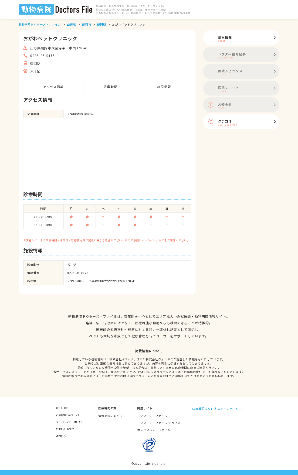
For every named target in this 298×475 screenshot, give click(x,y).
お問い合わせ (65, 429)
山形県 (71, 24)
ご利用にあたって (68, 415)
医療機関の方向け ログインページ (215, 408)
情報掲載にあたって (111, 416)
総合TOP (62, 408)
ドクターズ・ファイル (152, 416)
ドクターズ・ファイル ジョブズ (159, 423)
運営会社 (62, 436)
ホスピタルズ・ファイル (154, 430)
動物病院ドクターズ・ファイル (40, 24)
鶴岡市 (86, 24)
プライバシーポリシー (71, 422)
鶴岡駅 (101, 24)
